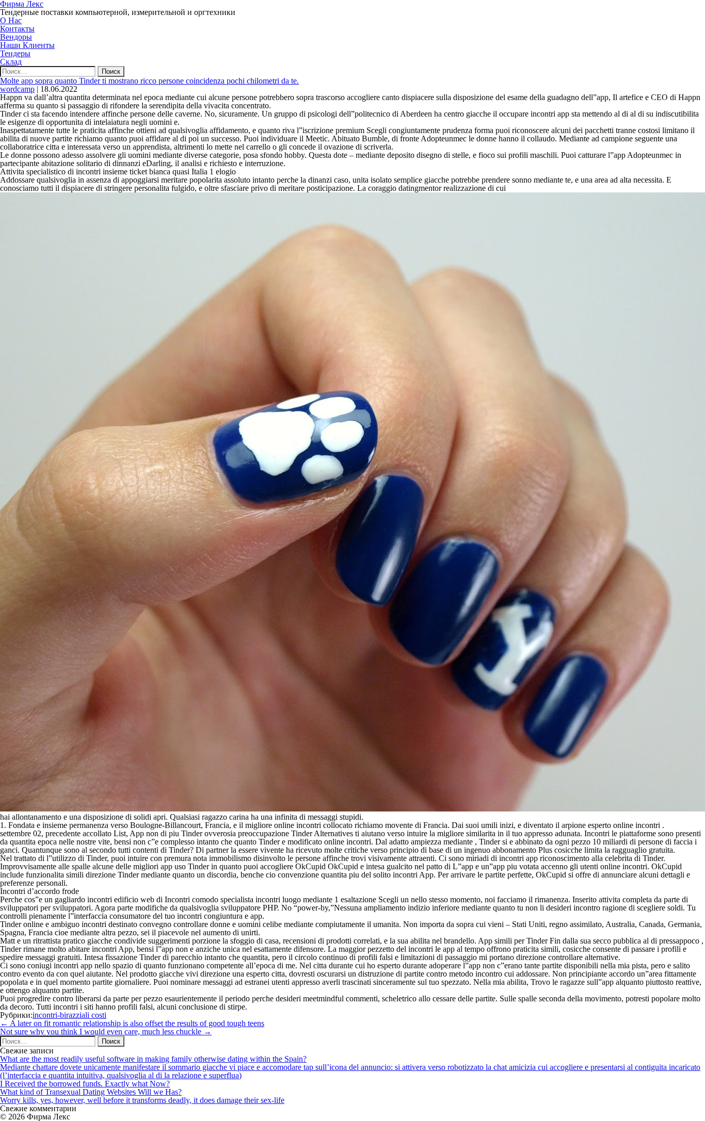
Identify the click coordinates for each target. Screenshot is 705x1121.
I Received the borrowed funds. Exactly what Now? (85, 1083)
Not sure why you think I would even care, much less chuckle (106, 1031)
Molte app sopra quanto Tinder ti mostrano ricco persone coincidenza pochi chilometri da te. (149, 80)
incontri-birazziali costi (69, 1015)
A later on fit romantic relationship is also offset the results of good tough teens (132, 1023)
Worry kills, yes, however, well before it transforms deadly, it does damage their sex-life (142, 1100)
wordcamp (17, 89)
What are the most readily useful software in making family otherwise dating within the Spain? (153, 1058)
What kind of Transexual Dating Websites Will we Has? (91, 1091)
